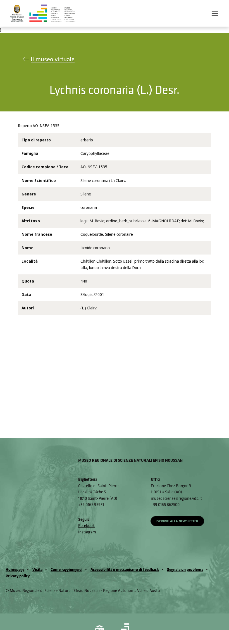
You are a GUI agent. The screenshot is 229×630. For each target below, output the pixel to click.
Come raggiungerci (66, 569)
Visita (37, 569)
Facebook (86, 525)
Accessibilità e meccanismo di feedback (124, 569)
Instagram (87, 532)
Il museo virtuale (53, 59)
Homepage (15, 569)
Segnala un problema (185, 569)
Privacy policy (18, 576)
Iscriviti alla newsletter (177, 521)
